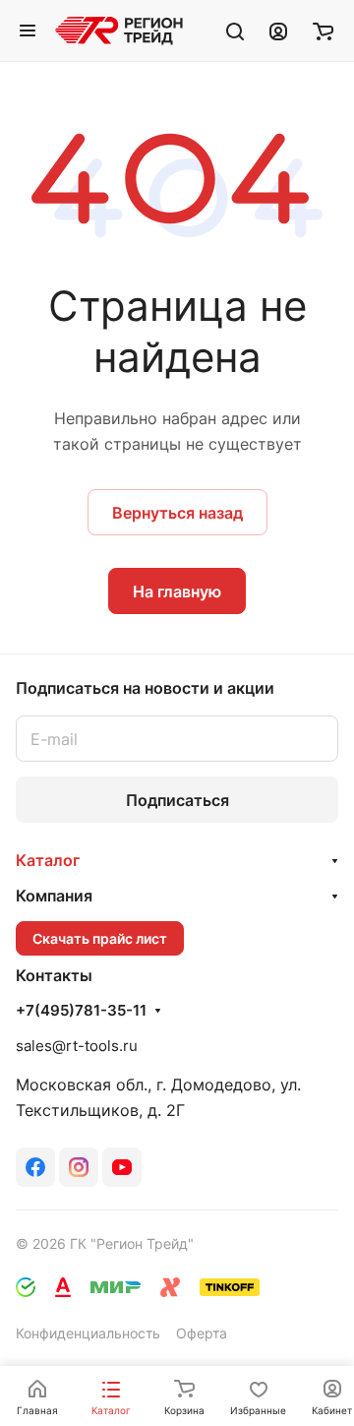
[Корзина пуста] (323, 30)
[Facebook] (35, 1167)
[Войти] (278, 30)
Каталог (48, 860)
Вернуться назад (177, 513)
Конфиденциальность (88, 1333)
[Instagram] (78, 1167)
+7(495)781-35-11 (81, 1011)
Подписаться (177, 800)
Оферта (201, 1333)
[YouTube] (122, 1167)
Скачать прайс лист (99, 938)
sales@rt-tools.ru (77, 1045)
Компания (54, 895)
